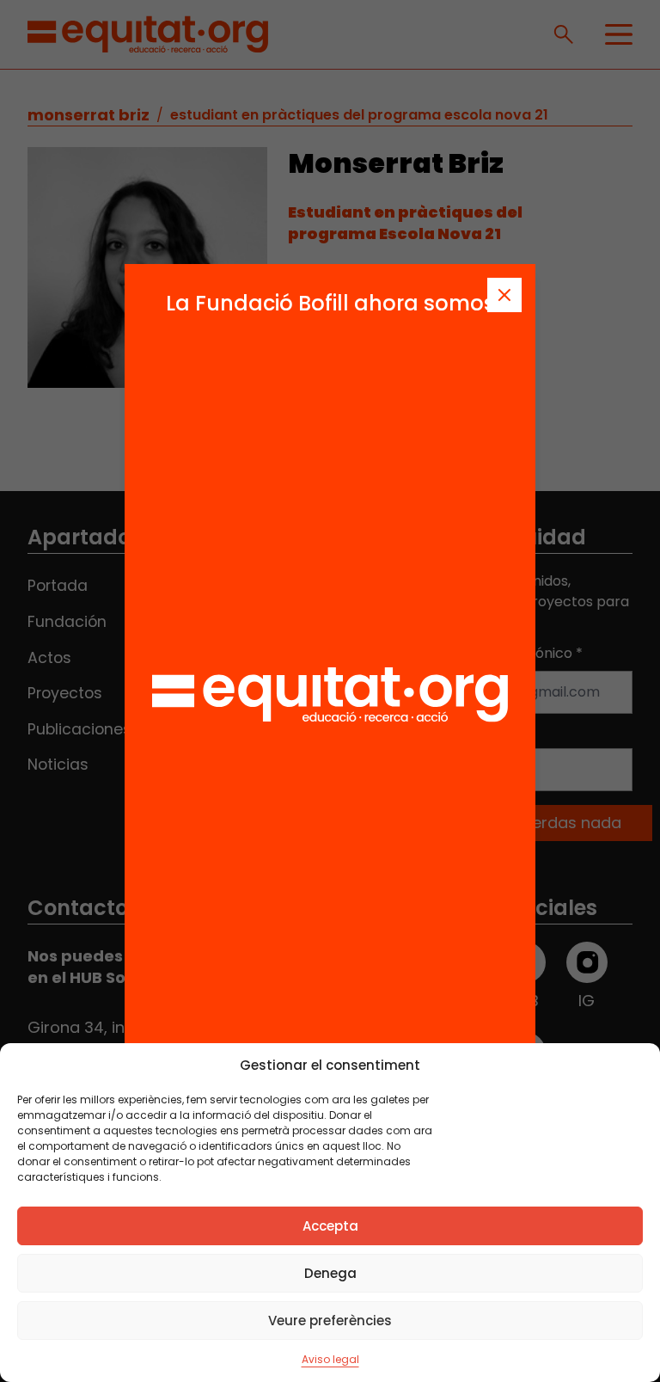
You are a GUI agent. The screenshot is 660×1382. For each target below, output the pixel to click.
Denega (330, 1273)
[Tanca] (504, 295)
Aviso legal (330, 1359)
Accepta (330, 1226)
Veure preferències (330, 1320)
